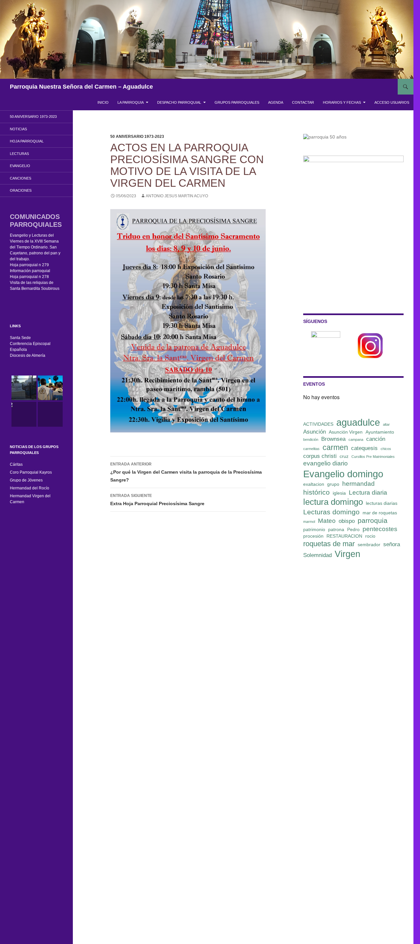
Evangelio (20, 166)
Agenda (275, 102)
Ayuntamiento (380, 432)
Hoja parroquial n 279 (29, 265)
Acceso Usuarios (391, 102)
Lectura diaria (368, 492)
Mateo (327, 520)
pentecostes (380, 529)
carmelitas (311, 449)
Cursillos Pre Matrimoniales (373, 457)
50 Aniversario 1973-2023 (137, 136)
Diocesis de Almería (27, 355)
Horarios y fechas (342, 102)
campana (355, 439)
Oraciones (21, 190)
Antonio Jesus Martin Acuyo (177, 196)
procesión (313, 536)
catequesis (364, 448)
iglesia (339, 493)
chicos (386, 449)
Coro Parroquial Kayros (31, 472)
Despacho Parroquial (179, 102)
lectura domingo (333, 502)
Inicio (103, 102)
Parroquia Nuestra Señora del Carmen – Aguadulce (81, 86)
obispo (347, 521)
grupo (333, 484)
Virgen (347, 554)
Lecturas (19, 154)
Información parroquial (30, 270)
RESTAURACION (344, 536)
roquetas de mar (329, 544)
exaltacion (313, 484)
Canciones (20, 178)
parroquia (373, 520)
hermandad (358, 483)
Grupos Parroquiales (237, 102)
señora (391, 544)
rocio (370, 536)
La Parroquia (130, 102)
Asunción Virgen (346, 432)
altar (386, 424)
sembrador (369, 544)
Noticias (18, 129)
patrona (336, 529)
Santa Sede (20, 337)
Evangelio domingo (343, 473)
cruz (344, 456)
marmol (309, 522)
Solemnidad (317, 555)
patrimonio (314, 529)
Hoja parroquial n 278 (29, 276)
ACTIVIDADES (318, 424)
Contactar (303, 102)
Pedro (353, 529)
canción (375, 439)
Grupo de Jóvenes (26, 480)
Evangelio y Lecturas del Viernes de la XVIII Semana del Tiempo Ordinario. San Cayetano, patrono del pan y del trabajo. (35, 247)
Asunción (314, 432)
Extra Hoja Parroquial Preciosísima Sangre (157, 499)
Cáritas (16, 464)
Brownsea (333, 439)
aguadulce (358, 422)
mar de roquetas (380, 512)
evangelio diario (325, 463)
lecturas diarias (381, 503)
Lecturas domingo (331, 512)
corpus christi (320, 456)
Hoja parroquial (27, 141)
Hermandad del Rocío (29, 488)
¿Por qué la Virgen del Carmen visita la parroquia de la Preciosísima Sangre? (186, 472)
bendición (310, 439)
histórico (316, 492)
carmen (335, 447)
